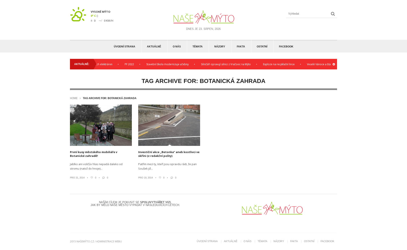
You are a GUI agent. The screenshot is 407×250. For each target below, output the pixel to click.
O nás (177, 46)
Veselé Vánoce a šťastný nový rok (322, 64)
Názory (219, 46)
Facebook (286, 46)
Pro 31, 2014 (77, 177)
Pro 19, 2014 (145, 177)
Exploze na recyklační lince (274, 64)
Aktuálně (154, 46)
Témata (197, 46)
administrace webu (109, 241)
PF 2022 (125, 64)
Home (74, 98)
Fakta (241, 46)
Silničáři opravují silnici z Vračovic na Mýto (222, 64)
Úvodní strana (124, 46)
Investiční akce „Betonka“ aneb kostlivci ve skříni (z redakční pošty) (168, 154)
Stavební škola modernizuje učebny (163, 64)
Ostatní (262, 46)
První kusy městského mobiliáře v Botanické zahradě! (93, 154)
